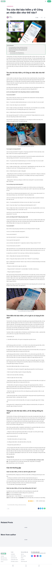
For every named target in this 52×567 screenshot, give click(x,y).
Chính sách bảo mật (4, 559)
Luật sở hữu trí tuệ (14, 557)
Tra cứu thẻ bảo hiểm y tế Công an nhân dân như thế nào (16, 504)
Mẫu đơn (22, 554)
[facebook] (38, 508)
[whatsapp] (45, 508)
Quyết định (22, 559)
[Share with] (45, 17)
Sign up (49, 1)
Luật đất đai (13, 554)
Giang (10, 16)
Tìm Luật (40, 66)
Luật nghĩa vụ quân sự (14, 561)
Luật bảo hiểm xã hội (10, 6)
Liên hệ (2, 561)
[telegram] (42, 508)
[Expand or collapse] (44, 45)
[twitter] (40, 508)
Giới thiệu (2, 556)
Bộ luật (22, 557)
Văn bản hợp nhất (24, 561)
